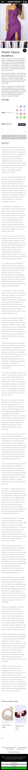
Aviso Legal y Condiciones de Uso (9, 747)
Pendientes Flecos (20, 726)
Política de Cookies (10, 749)
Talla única (22, 124)
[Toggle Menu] (2, 2)
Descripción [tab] (5, 143)
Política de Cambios (21, 749)
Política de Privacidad (22, 747)
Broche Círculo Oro (6, 725)
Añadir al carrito (14, 137)
